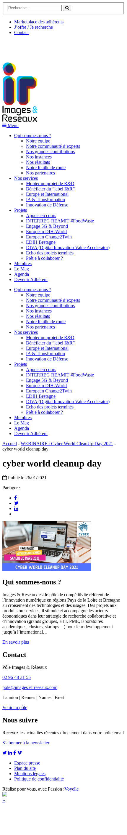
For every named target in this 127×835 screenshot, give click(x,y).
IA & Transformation (45, 199)
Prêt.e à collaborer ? (44, 258)
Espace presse (27, 762)
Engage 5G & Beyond (47, 226)
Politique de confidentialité (39, 778)
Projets (20, 210)
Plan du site (25, 768)
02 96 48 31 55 (16, 677)
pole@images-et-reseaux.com (29, 687)
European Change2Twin (49, 236)
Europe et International (47, 194)
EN (24, 46)
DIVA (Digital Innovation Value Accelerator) (68, 247)
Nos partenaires (40, 172)
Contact (21, 32)
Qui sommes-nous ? (32, 135)
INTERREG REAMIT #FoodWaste (60, 220)
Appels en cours (41, 215)
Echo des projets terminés (50, 252)
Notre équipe (38, 140)
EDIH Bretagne (41, 242)
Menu (12, 125)
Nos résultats (38, 162)
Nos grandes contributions (50, 151)
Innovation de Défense (47, 204)
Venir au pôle (14, 707)
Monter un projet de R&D (50, 183)
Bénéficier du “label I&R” (50, 188)
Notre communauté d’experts (53, 146)
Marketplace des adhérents (39, 21)
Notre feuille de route (46, 167)
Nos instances (39, 156)
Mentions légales (29, 773)
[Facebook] (15, 497)
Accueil (9, 443)
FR (46, 46)
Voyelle (71, 788)
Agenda (21, 274)
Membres (23, 263)
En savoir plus (15, 642)
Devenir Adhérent (31, 279)
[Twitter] (16, 503)
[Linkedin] (16, 508)
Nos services (26, 178)
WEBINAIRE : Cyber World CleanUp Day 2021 (67, 443)
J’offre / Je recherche (33, 27)
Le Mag (21, 268)
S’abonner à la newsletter (25, 742)
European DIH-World (46, 231)
